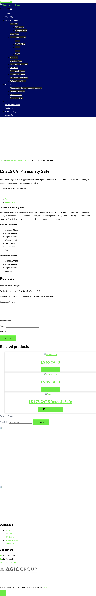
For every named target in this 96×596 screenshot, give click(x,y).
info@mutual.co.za (9, 562)
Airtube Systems (16, 98)
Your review (5, 321)
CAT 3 (17, 47)
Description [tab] (9, 199)
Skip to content (6, 2)
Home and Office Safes (19, 64)
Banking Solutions (17, 91)
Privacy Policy (10, 111)
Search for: (4, 422)
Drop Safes (14, 34)
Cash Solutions (16, 95)
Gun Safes (14, 24)
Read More (50, 370)
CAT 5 (17, 54)
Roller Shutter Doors (18, 81)
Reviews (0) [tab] (10, 202)
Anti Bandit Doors (17, 71)
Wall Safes (14, 68)
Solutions (8, 84)
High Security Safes (18, 37)
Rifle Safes (19, 27)
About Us (9, 17)
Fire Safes (14, 57)
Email (3, 331)
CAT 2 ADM (20, 44)
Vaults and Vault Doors (19, 78)
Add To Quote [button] (51, 409)
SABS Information (12, 105)
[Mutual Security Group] (10, 5)
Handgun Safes (21, 30)
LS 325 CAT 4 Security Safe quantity (15, 188)
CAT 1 (17, 41)
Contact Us (9, 108)
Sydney (45, 587)
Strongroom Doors (17, 74)
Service (8, 101)
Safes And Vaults (11, 20)
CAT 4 (17, 51)
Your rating (5, 302)
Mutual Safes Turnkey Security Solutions (26, 88)
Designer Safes (16, 61)
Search (40, 422)
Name (3, 326)
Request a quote (11, 540)
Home (7, 14)
